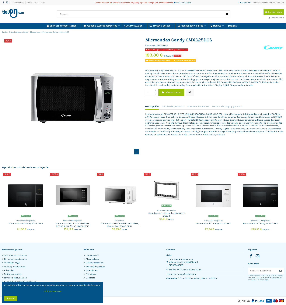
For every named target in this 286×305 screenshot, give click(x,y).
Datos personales (94, 262)
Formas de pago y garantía (227, 106)
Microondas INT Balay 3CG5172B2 (213, 223)
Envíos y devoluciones (36, 2)
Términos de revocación (15, 278)
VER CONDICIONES (183, 2)
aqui (186, 50)
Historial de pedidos (95, 266)
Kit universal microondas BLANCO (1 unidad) (166, 214)
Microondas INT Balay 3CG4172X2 (260, 223)
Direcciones (91, 270)
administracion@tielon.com (182, 274)
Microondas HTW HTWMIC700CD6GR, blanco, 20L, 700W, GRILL (120, 224)
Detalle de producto (173, 106)
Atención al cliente (260, 2)
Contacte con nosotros (15, 255)
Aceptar (11, 298)
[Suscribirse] (280, 271)
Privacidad (9, 270)
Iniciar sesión (92, 255)
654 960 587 (245, 2)
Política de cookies (13, 274)
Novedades (91, 274)
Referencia (150, 45)
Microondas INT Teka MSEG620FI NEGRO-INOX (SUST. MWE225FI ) (73, 224)
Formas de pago (12, 262)
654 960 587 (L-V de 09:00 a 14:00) (185, 269)
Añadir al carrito (173, 92)
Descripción (152, 106)
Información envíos (198, 106)
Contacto (90, 278)
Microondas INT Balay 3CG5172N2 (25, 223)
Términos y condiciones (15, 259)
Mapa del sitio (92, 259)
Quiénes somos (17, 2)
